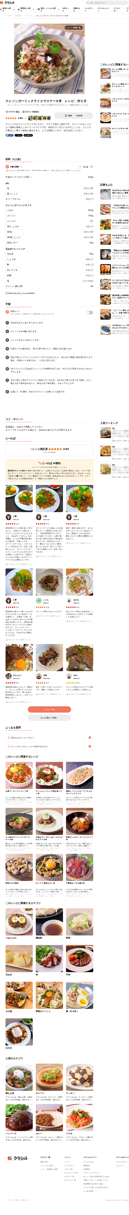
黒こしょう (12, 193)
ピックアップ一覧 (70, 1173)
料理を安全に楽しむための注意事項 (21, 293)
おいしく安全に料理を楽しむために (97, 1176)
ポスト (20, 135)
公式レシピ (65, 9)
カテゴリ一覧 (69, 1176)
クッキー (70, 1093)
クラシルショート (103, 9)
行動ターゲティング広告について (96, 1180)
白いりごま (12, 270)
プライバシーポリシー (92, 1173)
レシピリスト (69, 1165)
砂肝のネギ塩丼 (12, 883)
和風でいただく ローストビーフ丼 (79, 838)
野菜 (68, 938)
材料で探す (44, 1162)
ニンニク (11, 221)
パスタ (69, 1133)
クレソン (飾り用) (14, 286)
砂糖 (9, 275)
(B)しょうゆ (13, 226)
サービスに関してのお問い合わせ (96, 1187)
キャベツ (40, 1093)
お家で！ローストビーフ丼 (17, 791)
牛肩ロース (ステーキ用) (17, 177)
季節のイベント (43, 1011)
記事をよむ (77, 9)
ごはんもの (11, 938)
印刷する (29, 135)
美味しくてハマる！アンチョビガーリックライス (79, 792)
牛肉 (68, 974)
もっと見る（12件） (49, 718)
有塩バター (12, 242)
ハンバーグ (11, 1133)
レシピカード (89, 9)
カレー (39, 1133)
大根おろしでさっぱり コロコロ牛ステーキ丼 (49, 838)
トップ (66, 1162)
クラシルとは (88, 1162)
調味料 (39, 938)
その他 (9, 1011)
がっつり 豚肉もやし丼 (45, 883)
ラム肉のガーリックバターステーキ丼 (18, 838)
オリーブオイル (13, 199)
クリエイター (117, 9)
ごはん (10, 210)
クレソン (11, 215)
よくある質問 (88, 1191)
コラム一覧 (68, 1169)
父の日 (9, 1048)
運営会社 (87, 1165)
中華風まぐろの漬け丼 (75, 883)
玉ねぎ (10, 254)
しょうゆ (11, 259)
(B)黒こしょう (14, 237)
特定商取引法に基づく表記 (93, 1184)
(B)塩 (9, 232)
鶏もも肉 (10, 1093)
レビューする (49, 709)
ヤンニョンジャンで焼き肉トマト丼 (49, 792)
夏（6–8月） (72, 1011)
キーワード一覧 (70, 1180)
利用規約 (87, 1169)
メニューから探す (46, 1165)
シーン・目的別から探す (49, 1169)
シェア (11, 135)
